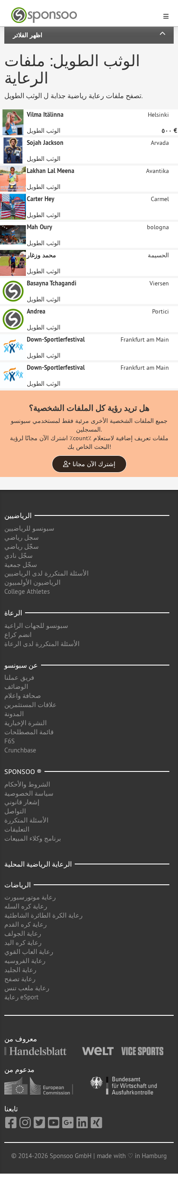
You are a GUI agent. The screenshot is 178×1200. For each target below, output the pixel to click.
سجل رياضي (21, 537)
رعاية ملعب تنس (26, 988)
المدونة (14, 714)
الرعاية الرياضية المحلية (38, 864)
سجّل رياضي (21, 546)
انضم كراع (18, 634)
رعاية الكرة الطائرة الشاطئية (43, 915)
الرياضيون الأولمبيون (32, 582)
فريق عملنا (19, 677)
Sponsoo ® (22, 771)
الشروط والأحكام (27, 784)
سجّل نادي (18, 555)
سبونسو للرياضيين (29, 528)
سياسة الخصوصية (29, 793)
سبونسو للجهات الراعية (36, 625)
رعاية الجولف (22, 933)
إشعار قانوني (21, 802)
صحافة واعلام (22, 695)
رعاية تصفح (19, 979)
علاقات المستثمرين (30, 705)
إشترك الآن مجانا (93, 464)
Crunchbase (20, 750)
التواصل (15, 811)
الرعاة (13, 612)
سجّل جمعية (20, 564)
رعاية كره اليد (22, 942)
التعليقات (16, 829)
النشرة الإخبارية (25, 723)
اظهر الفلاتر (27, 35)
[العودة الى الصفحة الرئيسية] (84, 15)
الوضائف (16, 686)
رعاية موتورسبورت (30, 897)
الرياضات (17, 884)
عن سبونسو (21, 665)
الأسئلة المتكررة (26, 820)
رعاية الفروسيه (24, 961)
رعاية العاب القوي (28, 951)
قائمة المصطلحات (29, 732)
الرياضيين (18, 515)
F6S (9, 741)
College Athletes (27, 591)
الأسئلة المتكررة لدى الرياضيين (46, 573)
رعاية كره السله (25, 906)
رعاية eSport (21, 997)
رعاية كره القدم (25, 924)
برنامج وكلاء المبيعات (32, 838)
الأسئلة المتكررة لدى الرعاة (41, 644)
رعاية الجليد (20, 970)
